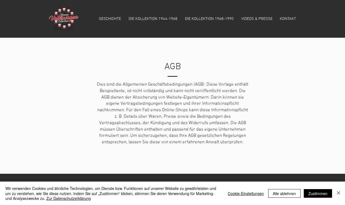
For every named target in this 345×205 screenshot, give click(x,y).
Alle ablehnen (284, 193)
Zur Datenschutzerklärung (68, 198)
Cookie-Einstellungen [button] (246, 193)
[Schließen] (338, 193)
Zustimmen (317, 193)
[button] (153, 19)
